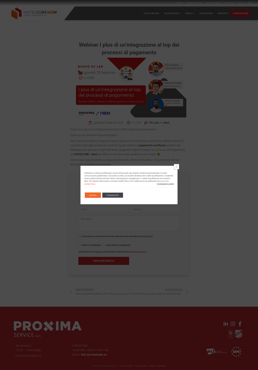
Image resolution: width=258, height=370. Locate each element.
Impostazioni (113, 195)
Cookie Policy (89, 184)
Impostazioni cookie (165, 184)
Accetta (92, 195)
